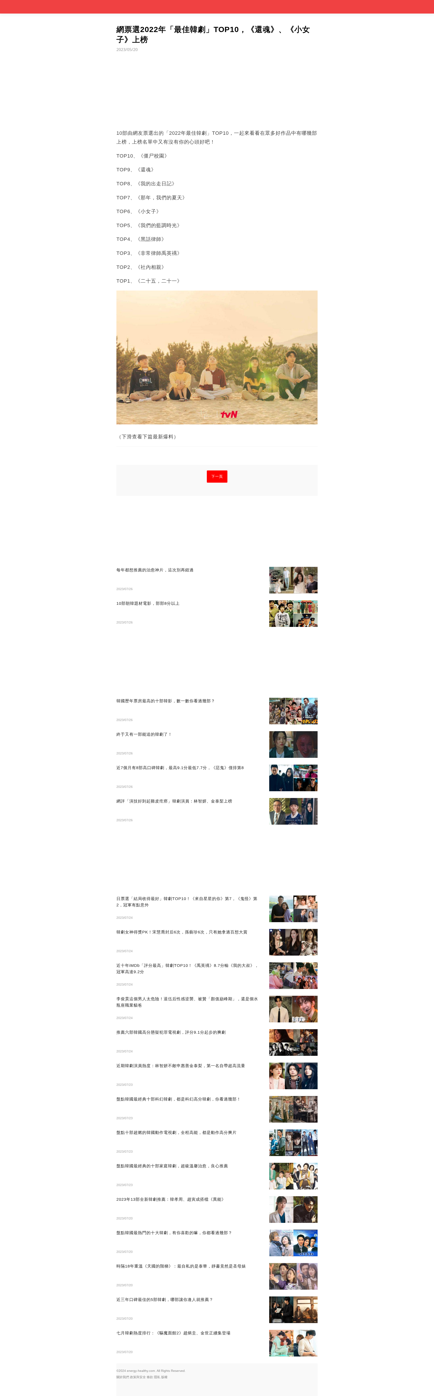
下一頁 (217, 476)
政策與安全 (138, 1377)
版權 (164, 1377)
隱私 (157, 1377)
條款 (150, 1377)
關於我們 (122, 1377)
